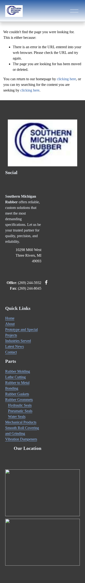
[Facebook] (46, 282)
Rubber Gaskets (17, 394)
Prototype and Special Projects (21, 332)
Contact (11, 352)
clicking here (66, 79)
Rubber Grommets (19, 400)
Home (9, 318)
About (10, 324)
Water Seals (17, 417)
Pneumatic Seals (20, 411)
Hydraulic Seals (20, 405)
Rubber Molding (17, 371)
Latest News (14, 346)
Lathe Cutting (15, 377)
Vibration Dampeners (21, 439)
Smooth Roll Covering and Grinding (22, 430)
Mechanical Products (20, 422)
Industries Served (18, 341)
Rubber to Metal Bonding (17, 385)
